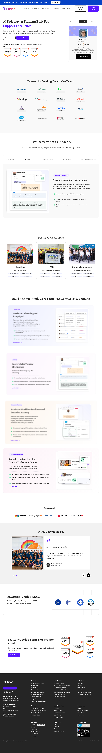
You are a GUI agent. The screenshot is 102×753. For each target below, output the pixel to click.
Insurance (80, 683)
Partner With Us (35, 731)
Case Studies (81, 713)
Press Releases (35, 729)
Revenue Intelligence (37, 694)
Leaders (56, 708)
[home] (10, 8)
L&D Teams (57, 715)
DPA (26, 741)
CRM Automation (36, 696)
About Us (34, 736)
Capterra (56, 726)
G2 (55, 724)
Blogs (79, 708)
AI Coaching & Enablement (62, 685)
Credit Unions (81, 690)
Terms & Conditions (18, 741)
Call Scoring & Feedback (38, 692)
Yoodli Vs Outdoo (36, 713)
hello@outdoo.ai (9, 716)
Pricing (63, 8)
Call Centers (81, 687)
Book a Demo (22, 38)
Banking (79, 685)
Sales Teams (58, 710)
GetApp (56, 729)
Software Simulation (37, 690)
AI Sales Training (59, 683)
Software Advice (59, 731)
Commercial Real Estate (84, 692)
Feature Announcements (38, 701)
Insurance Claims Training (61, 690)
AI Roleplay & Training (37, 683)
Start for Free (80, 8)
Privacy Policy (6, 741)
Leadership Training (60, 687)
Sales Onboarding (59, 694)
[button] (25, 8)
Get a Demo (93, 8)
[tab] (10, 161)
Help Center (81, 715)
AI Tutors (33, 687)
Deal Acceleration (59, 696)
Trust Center (34, 734)
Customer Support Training (62, 692)
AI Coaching (34, 685)
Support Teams (58, 717)
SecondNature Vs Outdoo (38, 710)
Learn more (17, 342)
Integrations (34, 699)
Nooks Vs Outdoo (36, 715)
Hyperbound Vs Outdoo (38, 708)
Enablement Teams (59, 713)
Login (69, 8)
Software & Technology (84, 694)
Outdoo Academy (82, 710)
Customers (55, 8)
